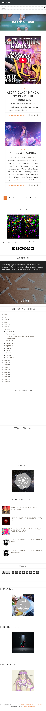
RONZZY (32, 103)
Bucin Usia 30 (23, 301)
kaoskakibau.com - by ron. (32, 705)
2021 (6, 327)
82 (35, 198)
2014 (6, 372)
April (7, 353)
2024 (6, 319)
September (10, 343)
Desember (9, 331)
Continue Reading (16, 115)
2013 (6, 374)
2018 (6, 362)
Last (24, 200)
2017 (6, 365)
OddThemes (29, 707)
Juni (7, 350)
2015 (6, 370)
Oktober (9, 341)
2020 (6, 329)
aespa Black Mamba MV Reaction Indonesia (23, 96)
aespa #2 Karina (23, 153)
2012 (6, 377)
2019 (6, 360)
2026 (6, 315)
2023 (6, 322)
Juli (7, 348)
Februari (9, 358)
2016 (6, 367)
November (9, 334)
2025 (6, 317)
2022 (6, 324)
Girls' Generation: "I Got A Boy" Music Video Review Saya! (26, 530)
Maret (8, 355)
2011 (6, 379)
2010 (6, 382)
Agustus (9, 346)
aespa (23, 89)
